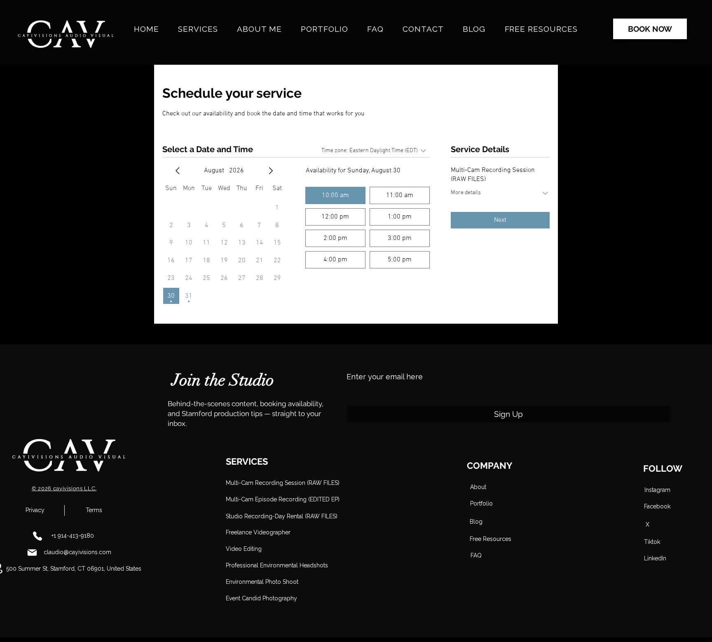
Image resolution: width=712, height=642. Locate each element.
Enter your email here (385, 377)
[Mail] (32, 552)
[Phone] (37, 536)
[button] (255, 516)
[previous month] (178, 171)
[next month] (271, 171)
